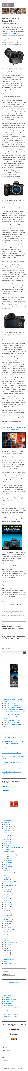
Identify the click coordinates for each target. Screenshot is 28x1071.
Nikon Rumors (7, 1009)
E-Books (4, 1047)
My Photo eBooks (8, 1005)
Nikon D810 (7, 914)
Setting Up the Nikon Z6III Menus (13, 715)
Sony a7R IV (7, 954)
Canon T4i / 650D (8, 864)
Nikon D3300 (7, 889)
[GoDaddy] (14, 1034)
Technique (6, 956)
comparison (9, 614)
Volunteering (7, 963)
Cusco (5, 868)
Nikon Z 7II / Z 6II (8, 929)
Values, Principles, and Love (11, 1014)
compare (4, 614)
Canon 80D (6, 845)
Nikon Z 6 (16, 612)
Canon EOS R (7, 849)
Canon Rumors (7, 997)
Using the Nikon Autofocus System (11, 752)
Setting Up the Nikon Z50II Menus (13, 705)
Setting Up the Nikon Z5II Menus (12, 703)
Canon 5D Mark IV (8, 826)
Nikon (12, 612)
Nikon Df (6, 917)
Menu (23, 5)
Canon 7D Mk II (8, 843)
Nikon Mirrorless (8, 921)
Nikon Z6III (7, 933)
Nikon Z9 (6, 936)
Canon (5, 824)
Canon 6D (6, 836)
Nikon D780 (7, 912)
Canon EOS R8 (7, 858)
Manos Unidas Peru (9, 1003)
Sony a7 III (6, 950)
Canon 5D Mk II (8, 828)
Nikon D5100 (7, 893)
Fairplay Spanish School (10, 999)
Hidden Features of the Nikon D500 (11, 768)
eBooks (5, 874)
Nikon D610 (7, 900)
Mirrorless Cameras (6, 612)
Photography (7, 944)
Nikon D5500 (7, 896)
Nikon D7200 (7, 906)
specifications (22, 615)
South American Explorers (11, 1011)
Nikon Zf (6, 938)
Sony (5, 948)
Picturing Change (6, 1068)
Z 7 (7, 616)
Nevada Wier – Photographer (11, 1007)
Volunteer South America (10, 1016)
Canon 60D (7, 834)
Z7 (10, 616)
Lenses (5, 883)
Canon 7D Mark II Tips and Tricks (11, 737)
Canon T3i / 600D (8, 862)
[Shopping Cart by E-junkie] (14, 1039)
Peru (5, 940)
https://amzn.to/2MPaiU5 (9, 566)
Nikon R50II (7, 923)
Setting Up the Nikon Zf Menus (12, 722)
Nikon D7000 (7, 902)
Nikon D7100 (7, 904)
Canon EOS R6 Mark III (10, 855)
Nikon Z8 (6, 935)
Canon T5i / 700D (8, 866)
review (16, 615)
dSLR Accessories (8, 872)
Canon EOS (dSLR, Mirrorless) (12, 847)
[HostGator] (14, 1029)
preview (13, 615)
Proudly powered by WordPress (17, 1068)
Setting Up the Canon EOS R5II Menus (14, 707)
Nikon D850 (7, 916)
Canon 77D (6, 839)
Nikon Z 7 (21, 612)
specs (3, 616)
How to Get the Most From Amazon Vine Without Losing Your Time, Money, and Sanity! (14, 711)
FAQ (5, 876)
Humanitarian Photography (11, 881)
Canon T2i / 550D (8, 860)
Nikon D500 (7, 891)
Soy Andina (7, 1012)
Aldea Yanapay (7, 995)
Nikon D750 (7, 908)
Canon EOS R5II (8, 851)
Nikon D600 (7, 898)
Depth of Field (7, 870)
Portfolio (4, 1057)
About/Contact (6, 1064)
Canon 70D (6, 837)
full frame (14, 614)
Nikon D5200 (7, 895)
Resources (6, 946)
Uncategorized (7, 959)
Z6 (8, 616)
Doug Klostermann (6, 611)
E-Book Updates (6, 1050)
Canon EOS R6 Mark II (9, 853)
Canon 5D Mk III (8, 830)
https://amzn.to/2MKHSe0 (14, 583)
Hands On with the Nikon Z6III (12, 720)
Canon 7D (6, 841)
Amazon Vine (7, 820)
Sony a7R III (7, 952)
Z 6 (5, 616)
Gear (21, 611)
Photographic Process (9, 942)
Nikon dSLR (7, 919)
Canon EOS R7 (7, 857)
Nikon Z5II (6, 931)
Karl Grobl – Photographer (11, 1001)
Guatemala (6, 879)
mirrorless (19, 614)
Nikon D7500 (7, 910)
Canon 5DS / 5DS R (9, 832)
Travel (5, 957)
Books (5, 822)
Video (5, 961)
